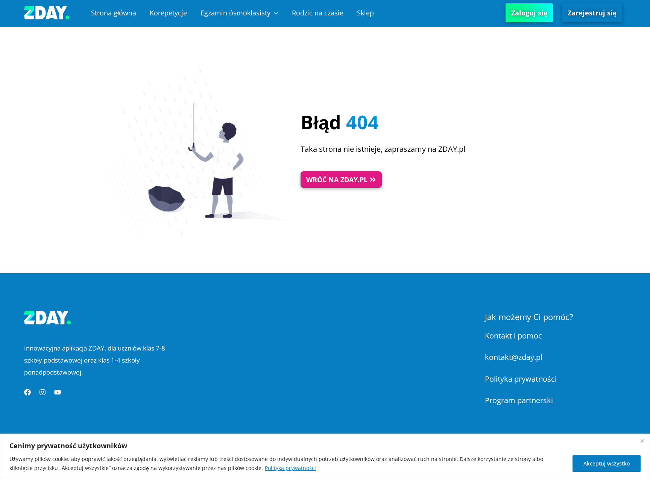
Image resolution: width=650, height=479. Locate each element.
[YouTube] (57, 392)
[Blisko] (642, 440)
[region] (325, 456)
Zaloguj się (529, 12)
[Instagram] (42, 392)
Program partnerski (519, 400)
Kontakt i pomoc (513, 336)
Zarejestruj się (592, 12)
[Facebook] (27, 392)
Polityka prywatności (290, 467)
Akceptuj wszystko (606, 463)
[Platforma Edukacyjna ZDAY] (46, 12)
